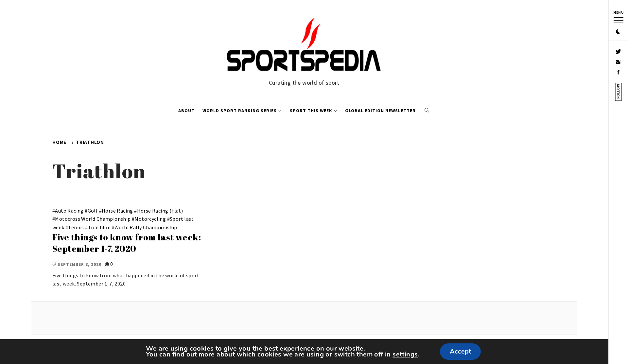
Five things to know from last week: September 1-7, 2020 (126, 242)
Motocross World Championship (93, 219)
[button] (618, 32)
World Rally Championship (145, 227)
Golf (93, 210)
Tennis (76, 227)
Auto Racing (69, 210)
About (186, 110)
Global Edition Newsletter (380, 110)
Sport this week (311, 110)
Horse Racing (117, 210)
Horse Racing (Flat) (160, 210)
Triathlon (99, 227)
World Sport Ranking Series (239, 110)
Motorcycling (150, 219)
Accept (460, 351)
